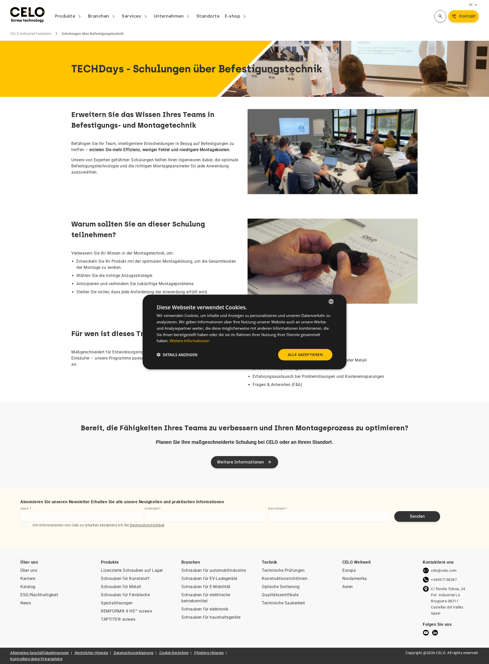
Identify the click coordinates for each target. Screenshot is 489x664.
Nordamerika (354, 578)
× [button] (338, 301)
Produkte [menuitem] (69, 16)
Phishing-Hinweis (209, 653)
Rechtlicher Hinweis (91, 653)
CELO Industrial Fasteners (30, 34)
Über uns (28, 570)
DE (474, 5)
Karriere (27, 578)
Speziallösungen (117, 603)
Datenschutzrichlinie (147, 525)
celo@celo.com (444, 570)
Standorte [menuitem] (208, 16)
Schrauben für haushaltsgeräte (211, 617)
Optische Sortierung (281, 586)
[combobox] (331, 301)
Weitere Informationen (189, 340)
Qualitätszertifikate (280, 594)
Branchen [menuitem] (102, 16)
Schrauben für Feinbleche (125, 594)
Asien (347, 586)
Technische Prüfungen (283, 570)
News (25, 603)
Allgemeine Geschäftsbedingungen (39, 653)
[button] (177, 354)
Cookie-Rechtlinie (174, 653)
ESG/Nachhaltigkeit (39, 594)
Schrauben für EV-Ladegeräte (209, 578)
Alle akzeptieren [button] (305, 354)
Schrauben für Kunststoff (125, 578)
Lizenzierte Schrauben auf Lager (132, 570)
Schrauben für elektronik (204, 609)
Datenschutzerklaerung (134, 653)
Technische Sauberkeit (283, 603)
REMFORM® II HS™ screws (126, 611)
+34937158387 (444, 580)
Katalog (27, 586)
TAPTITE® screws (118, 619)
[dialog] (244, 332)
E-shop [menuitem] (236, 16)
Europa (349, 570)
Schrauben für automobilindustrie (213, 570)
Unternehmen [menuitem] (172, 16)
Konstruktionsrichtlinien (284, 578)
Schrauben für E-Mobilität (205, 586)
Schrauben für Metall (121, 586)
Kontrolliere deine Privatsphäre (36, 659)
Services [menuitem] (135, 16)
